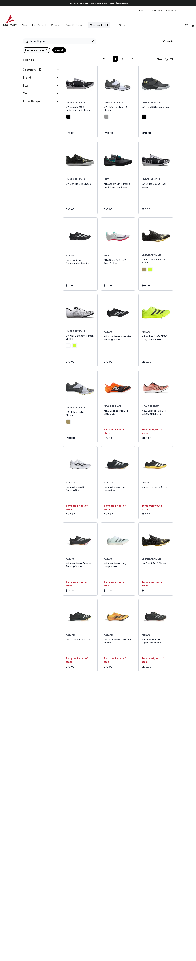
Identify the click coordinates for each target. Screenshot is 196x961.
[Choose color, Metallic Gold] (144, 269)
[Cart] (193, 25)
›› (132, 58)
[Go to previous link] (21, 3)
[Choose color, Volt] (150, 269)
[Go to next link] (174, 3)
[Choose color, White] (68, 345)
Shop (122, 25)
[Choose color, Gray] (106, 116)
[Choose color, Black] (68, 116)
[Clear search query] (92, 41)
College (55, 25)
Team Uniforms (73, 25)
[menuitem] (143, 9)
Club (24, 25)
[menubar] (157, 9)
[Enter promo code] (187, 25)
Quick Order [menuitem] (156, 10)
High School (39, 25)
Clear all (59, 50)
